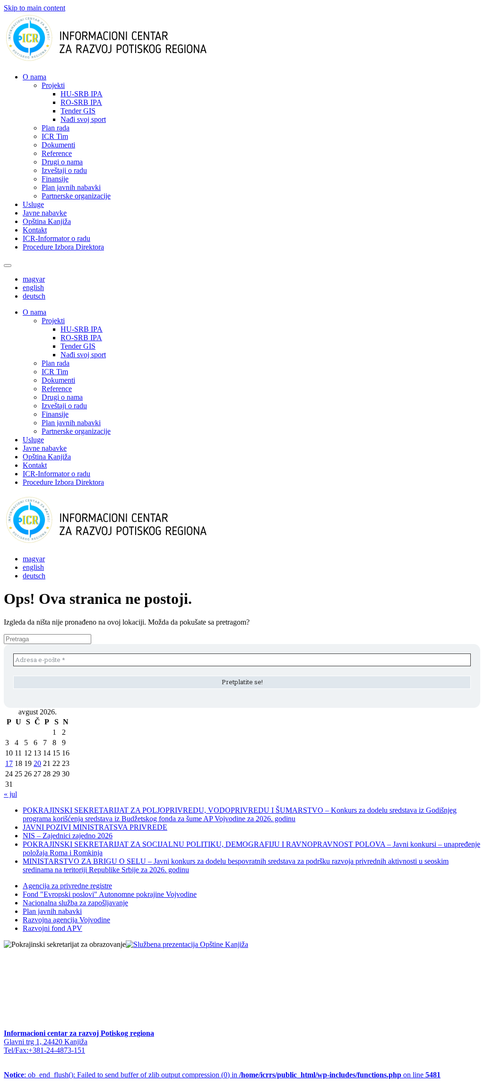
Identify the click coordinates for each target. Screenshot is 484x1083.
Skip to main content (34, 8)
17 (9, 763)
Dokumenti (58, 145)
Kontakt (35, 230)
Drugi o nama (62, 162)
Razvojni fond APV (52, 928)
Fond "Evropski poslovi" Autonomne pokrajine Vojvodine (110, 894)
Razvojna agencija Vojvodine (66, 920)
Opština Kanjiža (47, 221)
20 (37, 763)
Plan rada (55, 128)
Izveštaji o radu (64, 170)
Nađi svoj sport (83, 119)
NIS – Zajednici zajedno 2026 (67, 836)
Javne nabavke (45, 213)
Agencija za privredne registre (67, 886)
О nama (34, 77)
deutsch (34, 296)
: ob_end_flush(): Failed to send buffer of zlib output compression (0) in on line (222, 1075)
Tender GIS (77, 111)
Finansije (55, 179)
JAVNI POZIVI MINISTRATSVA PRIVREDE (95, 827)
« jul (10, 794)
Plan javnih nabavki (71, 187)
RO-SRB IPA (81, 102)
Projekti (53, 85)
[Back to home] (121, 61)
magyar (34, 279)
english (33, 288)
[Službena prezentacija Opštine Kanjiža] (187, 944)
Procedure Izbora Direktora (63, 247)
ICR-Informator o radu (56, 238)
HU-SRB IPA (81, 94)
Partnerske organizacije (76, 196)
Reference (57, 153)
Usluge (33, 204)
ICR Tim (55, 136)
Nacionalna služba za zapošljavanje (75, 903)
